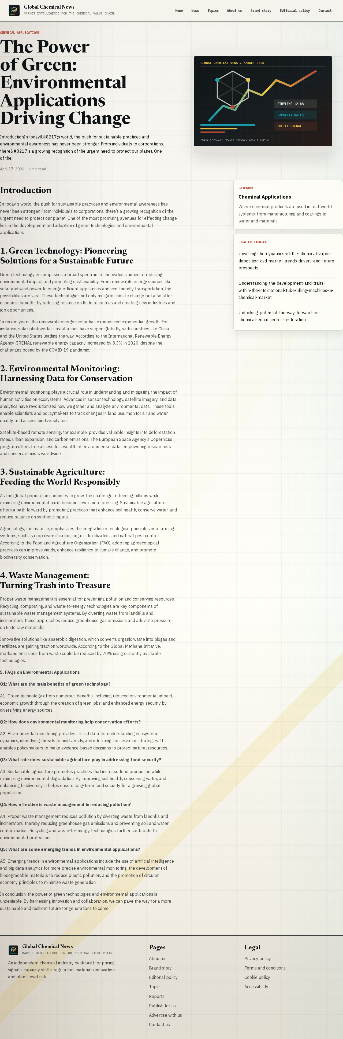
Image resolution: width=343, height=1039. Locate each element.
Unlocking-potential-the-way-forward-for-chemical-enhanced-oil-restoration (279, 316)
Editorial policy (295, 10)
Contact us (159, 1024)
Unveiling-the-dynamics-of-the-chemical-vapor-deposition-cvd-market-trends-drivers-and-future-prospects (287, 260)
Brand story (261, 10)
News (195, 10)
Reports (157, 996)
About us (234, 10)
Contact (324, 10)
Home (179, 10)
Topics (213, 10)
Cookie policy (257, 977)
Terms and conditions (265, 968)
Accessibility (256, 986)
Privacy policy (257, 958)
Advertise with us (165, 1015)
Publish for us (162, 1005)
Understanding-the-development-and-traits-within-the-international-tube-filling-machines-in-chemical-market (286, 290)
